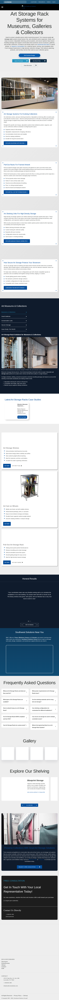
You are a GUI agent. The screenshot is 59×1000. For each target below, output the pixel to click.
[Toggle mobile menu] (2, 7)
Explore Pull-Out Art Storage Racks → (16, 192)
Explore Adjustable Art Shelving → (15, 143)
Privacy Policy (17, 995)
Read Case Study (22, 417)
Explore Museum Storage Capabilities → (16, 241)
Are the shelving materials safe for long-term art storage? (44, 700)
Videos (49, 2)
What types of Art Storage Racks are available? (15, 700)
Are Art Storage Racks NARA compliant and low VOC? (15, 718)
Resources (41, 2)
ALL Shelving (29, 805)
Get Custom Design (29, 55)
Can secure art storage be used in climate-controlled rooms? (44, 718)
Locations (34, 2)
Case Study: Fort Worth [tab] (8, 329)
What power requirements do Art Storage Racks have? (44, 692)
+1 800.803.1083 (10, 914)
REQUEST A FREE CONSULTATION (27, 867)
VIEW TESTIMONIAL (29, 624)
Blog (54, 2)
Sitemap (25, 995)
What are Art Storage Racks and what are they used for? (15, 692)
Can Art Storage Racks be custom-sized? (15, 725)
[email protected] (10, 916)
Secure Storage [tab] (6, 325)
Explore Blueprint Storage (35, 792)
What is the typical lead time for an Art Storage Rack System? (44, 726)
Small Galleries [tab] (5, 316)
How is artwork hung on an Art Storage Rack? (15, 709)
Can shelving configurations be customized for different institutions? (44, 709)
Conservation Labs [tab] (7, 320)
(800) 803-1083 (33, 859)
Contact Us (41, 859)
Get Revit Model (16, 562)
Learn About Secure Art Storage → (15, 287)
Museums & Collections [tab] (8, 312)
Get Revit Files (16, 465)
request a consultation (17, 46)
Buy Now (7, 465)
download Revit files (43, 44)
